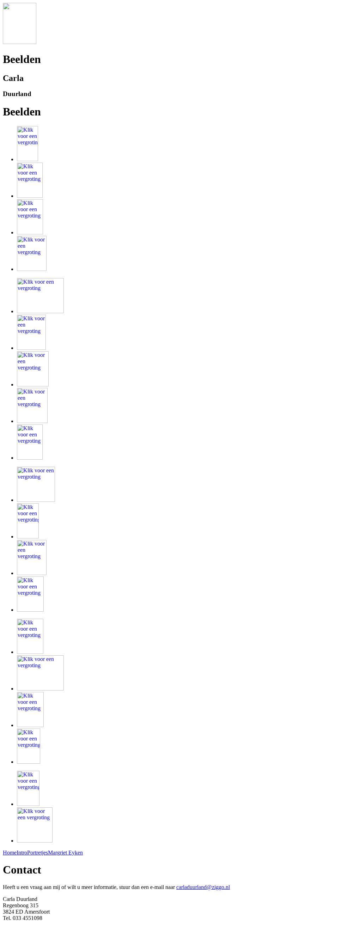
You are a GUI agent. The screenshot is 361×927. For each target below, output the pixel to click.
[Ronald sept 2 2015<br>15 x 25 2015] (32, 573)
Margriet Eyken (65, 853)
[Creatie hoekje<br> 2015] (40, 311)
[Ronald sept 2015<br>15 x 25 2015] (28, 537)
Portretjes (37, 853)
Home (10, 853)
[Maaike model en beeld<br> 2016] (40, 689)
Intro (22, 853)
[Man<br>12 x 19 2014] (31, 348)
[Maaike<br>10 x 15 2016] (30, 652)
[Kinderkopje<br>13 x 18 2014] (32, 421)
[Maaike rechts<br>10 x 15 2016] (30, 610)
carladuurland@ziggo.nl (203, 887)
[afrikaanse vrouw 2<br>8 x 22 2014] (30, 196)
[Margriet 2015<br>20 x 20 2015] (36, 500)
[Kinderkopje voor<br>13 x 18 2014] (30, 458)
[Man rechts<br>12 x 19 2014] (33, 384)
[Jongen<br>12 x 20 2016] (30, 725)
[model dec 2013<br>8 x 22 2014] (30, 232)
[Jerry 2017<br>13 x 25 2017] (35, 841)
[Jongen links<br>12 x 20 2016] (28, 804)
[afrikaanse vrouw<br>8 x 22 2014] (27, 159)
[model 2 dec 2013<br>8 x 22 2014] (32, 269)
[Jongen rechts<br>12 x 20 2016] (28, 762)
